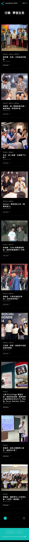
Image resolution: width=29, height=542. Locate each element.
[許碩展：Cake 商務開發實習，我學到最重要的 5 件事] (14, 230)
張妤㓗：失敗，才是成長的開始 (14, 58)
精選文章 (17, 54)
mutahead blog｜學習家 (20, 536)
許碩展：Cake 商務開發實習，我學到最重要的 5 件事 (14, 248)
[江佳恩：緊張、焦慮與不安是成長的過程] (14, 326)
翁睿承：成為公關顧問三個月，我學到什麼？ (13, 449)
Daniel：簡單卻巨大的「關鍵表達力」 (14, 205)
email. (20, 532)
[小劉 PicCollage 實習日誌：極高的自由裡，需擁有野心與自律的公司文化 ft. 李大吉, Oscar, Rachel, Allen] (14, 375)
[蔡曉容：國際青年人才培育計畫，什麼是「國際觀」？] (14, 477)
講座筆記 (17, 103)
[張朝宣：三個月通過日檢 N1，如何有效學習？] (14, 277)
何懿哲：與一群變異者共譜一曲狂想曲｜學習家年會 (14, 107)
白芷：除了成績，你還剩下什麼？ (14, 156)
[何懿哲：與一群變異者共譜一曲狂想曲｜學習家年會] (14, 86)
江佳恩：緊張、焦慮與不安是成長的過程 (14, 346)
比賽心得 (11, 54)
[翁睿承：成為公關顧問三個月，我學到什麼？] (14, 428)
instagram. (10, 532)
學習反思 (5, 54)
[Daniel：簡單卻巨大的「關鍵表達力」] (14, 184)
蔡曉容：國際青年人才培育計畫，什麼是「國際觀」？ (14, 498)
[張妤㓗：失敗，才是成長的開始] (14, 37)
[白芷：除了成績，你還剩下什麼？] (14, 135)
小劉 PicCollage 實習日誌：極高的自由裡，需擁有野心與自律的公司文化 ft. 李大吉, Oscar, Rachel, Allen (14, 397)
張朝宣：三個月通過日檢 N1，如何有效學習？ (12, 297)
